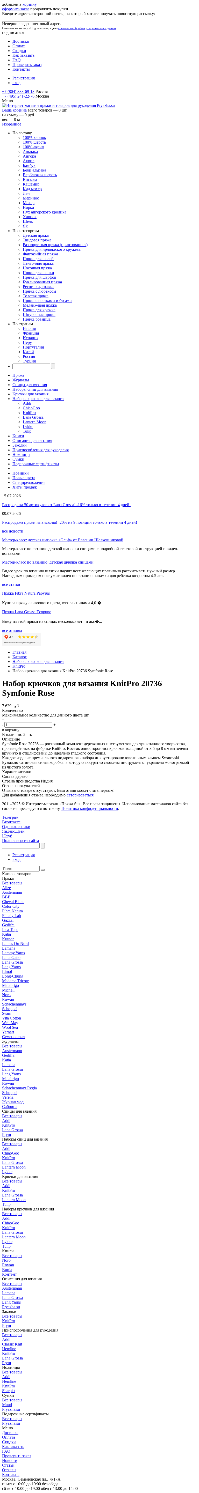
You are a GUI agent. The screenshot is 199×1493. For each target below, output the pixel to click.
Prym (6, 1134)
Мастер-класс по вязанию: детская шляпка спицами (48, 562)
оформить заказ (15, 9)
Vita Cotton (11, 1018)
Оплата (18, 46)
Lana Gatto (11, 957)
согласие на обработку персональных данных (87, 28)
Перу (27, 342)
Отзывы (9, 1470)
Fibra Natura (12, 911)
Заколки (19, 445)
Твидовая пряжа (37, 240)
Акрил (28, 161)
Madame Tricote (15, 981)
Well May (10, 1023)
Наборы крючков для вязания (38, 398)
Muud (7, 1404)
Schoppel (9, 1009)
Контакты (21, 69)
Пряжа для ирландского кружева (52, 249)
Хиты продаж (24, 487)
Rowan (8, 999)
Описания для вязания (32, 440)
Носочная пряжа (37, 268)
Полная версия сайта (20, 840)
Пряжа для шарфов (39, 277)
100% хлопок (34, 137)
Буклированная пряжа (42, 282)
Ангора (29, 156)
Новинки (20, 473)
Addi (27, 403)
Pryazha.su (11, 1307)
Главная (19, 652)
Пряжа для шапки (38, 272)
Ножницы (21, 454)
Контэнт (9, 1274)
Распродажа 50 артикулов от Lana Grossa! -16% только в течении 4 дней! (66, 504)
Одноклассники (16, 826)
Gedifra (8, 925)
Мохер (28, 203)
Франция (31, 333)
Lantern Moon (34, 422)
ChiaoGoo (31, 408)
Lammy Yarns (13, 953)
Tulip (27, 431)
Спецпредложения (28, 482)
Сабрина (9, 1106)
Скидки (19, 50)
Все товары (12, 883)
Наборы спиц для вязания (35, 389)
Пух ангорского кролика (44, 212)
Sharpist (8, 1390)
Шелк (28, 221)
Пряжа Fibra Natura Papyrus (26, 593)
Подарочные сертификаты (35, 464)
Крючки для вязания (30, 394)
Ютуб (7, 836)
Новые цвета (23, 478)
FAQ (16, 60)
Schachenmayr (14, 1004)
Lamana (8, 948)
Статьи (8, 1465)
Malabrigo (10, 985)
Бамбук (29, 165)
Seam (6, 1013)
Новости (9, 1460)
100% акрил (33, 147)
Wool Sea (10, 1027)
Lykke (28, 426)
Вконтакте (11, 822)
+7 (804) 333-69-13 (18, 91)
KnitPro (29, 412)
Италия (29, 328)
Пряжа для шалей (38, 258)
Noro (6, 995)
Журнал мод (13, 1102)
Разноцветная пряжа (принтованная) (55, 244)
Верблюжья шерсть (40, 175)
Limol (7, 971)
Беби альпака (34, 170)
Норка (28, 207)
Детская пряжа (36, 235)
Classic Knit (12, 1344)
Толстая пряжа (35, 296)
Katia (6, 934)
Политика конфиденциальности (89, 808)
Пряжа (18, 375)
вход (16, 82)
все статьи (11, 584)
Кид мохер (32, 189)
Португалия (33, 347)
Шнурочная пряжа (39, 314)
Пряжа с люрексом (39, 291)
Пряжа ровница (37, 319)
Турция (29, 361)
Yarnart (8, 1032)
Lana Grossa (33, 417)
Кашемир (31, 184)
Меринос (31, 198)
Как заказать (23, 55)
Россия (29, 356)
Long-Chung (12, 976)
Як (25, 226)
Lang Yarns (11, 967)
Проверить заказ (26, 64)
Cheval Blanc (13, 901)
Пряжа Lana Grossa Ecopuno (26, 612)
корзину (30, 4)
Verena (7, 1097)
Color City (10, 906)
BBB (6, 897)
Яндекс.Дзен (13, 831)
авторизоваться (80, 795)
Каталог (19, 657)
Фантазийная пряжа (40, 254)
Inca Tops (10, 929)
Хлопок (30, 217)
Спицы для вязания (29, 384)
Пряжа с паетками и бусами (47, 300)
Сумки (18, 459)
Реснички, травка (38, 286)
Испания (30, 338)
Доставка (20, 41)
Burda (7, 1269)
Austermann (12, 892)
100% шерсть (34, 142)
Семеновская (13, 1036)
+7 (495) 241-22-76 (18, 96)
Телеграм (10, 817)
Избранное (11, 124)
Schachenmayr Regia (19, 1088)
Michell (8, 990)
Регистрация (23, 78)
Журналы (20, 380)
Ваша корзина (14, 110)
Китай (28, 352)
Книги (18, 436)
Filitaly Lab (11, 915)
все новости (12, 531)
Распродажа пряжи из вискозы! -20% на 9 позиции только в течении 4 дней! (69, 522)
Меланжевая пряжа (40, 305)
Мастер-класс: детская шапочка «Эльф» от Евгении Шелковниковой (62, 540)
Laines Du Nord (15, 943)
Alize (6, 887)
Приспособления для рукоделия (40, 450)
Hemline (9, 1349)
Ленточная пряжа (38, 263)
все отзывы (12, 630)
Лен (26, 193)
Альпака (30, 151)
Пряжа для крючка (39, 310)
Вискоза (30, 179)
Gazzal (7, 920)
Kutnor (8, 939)
